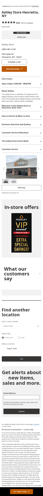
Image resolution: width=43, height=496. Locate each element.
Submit (21, 411)
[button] (21, 83)
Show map (21, 188)
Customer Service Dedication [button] (15, 133)
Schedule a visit (14, 62)
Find (21, 359)
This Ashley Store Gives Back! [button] (15, 141)
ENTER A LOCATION (8, 344)
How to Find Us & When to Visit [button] (16, 116)
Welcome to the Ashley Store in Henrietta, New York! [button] (16, 107)
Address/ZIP (9, 338)
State (23, 338)
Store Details (21, 33)
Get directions (12, 69)
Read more (6, 27)
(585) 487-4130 (9, 49)
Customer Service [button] (10, 149)
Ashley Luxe (21, 37)
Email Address (9, 393)
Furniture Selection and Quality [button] (16, 124)
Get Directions (20, 492)
